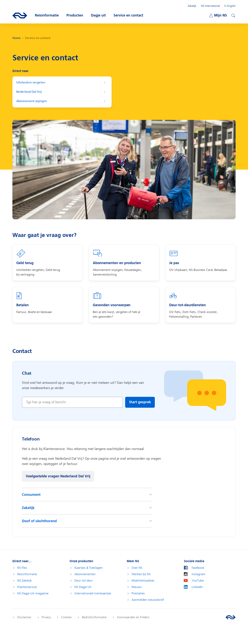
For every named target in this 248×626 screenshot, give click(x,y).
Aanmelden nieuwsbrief (148, 600)
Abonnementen (85, 574)
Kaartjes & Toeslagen (88, 568)
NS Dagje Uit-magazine (32, 593)
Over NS (137, 568)
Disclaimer (24, 617)
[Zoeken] (233, 15)
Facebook (198, 568)
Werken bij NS (141, 574)
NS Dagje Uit (82, 587)
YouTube (198, 580)
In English (230, 5)
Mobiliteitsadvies (143, 580)
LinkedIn (197, 587)
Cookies (66, 617)
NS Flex (22, 568)
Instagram (198, 574)
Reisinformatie (27, 574)
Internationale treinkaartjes (92, 593)
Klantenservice (27, 587)
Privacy (46, 617)
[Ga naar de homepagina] (231, 617)
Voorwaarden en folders (133, 617)
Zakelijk (192, 5)
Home (16, 38)
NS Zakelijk (24, 580)
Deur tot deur (83, 580)
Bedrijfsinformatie (94, 617)
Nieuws (137, 587)
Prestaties (138, 593)
